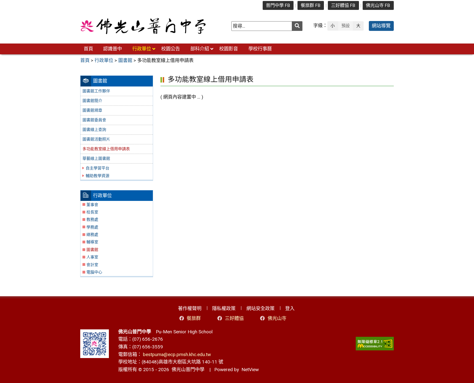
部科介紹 (199, 49)
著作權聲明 (189, 308)
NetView (250, 369)
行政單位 (141, 49)
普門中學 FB (278, 5)
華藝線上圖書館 (96, 158)
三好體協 (234, 318)
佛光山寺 (277, 318)
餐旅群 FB (310, 5)
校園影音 (228, 49)
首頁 (88, 49)
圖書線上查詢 (94, 129)
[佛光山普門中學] (143, 26)
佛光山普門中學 (186, 369)
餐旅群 (194, 318)
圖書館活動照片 (96, 139)
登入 (290, 308)
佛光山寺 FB (378, 5)
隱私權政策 (224, 308)
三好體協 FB (343, 5)
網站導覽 (381, 26)
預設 (345, 25)
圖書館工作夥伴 (96, 91)
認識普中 (112, 49)
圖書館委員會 (94, 120)
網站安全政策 (260, 308)
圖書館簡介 (92, 100)
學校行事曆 (260, 49)
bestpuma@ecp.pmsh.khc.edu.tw (177, 354)
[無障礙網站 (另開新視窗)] (375, 343)
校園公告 (170, 49)
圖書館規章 (92, 110)
